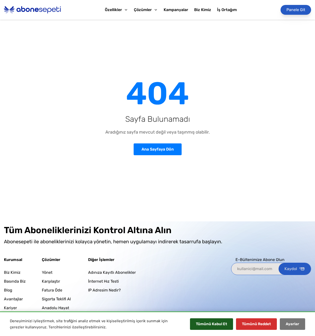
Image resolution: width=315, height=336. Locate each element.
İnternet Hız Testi (103, 281)
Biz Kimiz (202, 9)
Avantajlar (13, 299)
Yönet (47, 272)
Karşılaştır (51, 281)
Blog (8, 290)
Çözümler (143, 9)
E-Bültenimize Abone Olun (260, 259)
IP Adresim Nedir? (104, 290)
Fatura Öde (52, 290)
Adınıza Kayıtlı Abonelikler (112, 272)
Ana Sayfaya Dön (158, 149)
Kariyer (10, 307)
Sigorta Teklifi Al (56, 299)
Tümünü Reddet (256, 324)
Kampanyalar (176, 9)
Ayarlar (292, 324)
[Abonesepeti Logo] (32, 10)
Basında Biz (15, 281)
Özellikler (113, 9)
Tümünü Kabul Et (211, 324)
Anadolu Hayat (55, 307)
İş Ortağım (227, 9)
